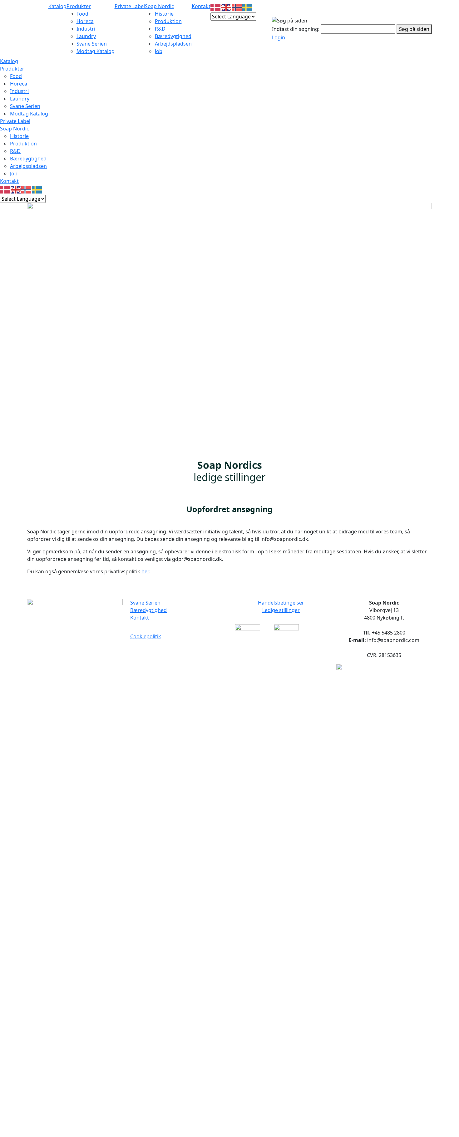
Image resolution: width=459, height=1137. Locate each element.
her (145, 571)
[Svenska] (247, 6)
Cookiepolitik (145, 636)
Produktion (168, 21)
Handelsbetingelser (281, 602)
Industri (85, 28)
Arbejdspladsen (173, 43)
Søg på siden (414, 29)
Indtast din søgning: (295, 29)
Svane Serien (91, 43)
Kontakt (201, 6)
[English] (226, 6)
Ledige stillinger (281, 610)
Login (278, 37)
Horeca (85, 21)
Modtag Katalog (95, 51)
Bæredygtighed (173, 36)
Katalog (57, 6)
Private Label (130, 6)
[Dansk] (215, 6)
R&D (160, 28)
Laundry (86, 36)
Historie (164, 13)
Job (158, 51)
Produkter (79, 6)
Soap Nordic (159, 6)
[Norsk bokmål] (237, 6)
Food (82, 13)
